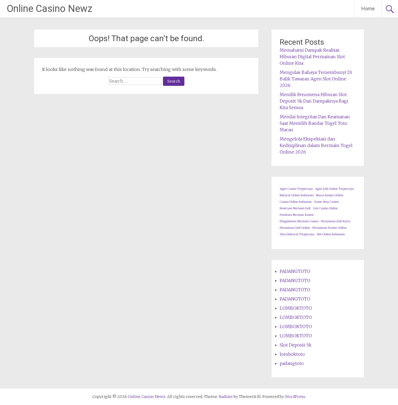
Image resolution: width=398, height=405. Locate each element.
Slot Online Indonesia (331, 234)
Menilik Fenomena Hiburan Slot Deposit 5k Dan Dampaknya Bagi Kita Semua (314, 101)
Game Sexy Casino (326, 202)
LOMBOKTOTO (296, 308)
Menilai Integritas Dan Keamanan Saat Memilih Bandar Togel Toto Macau (315, 123)
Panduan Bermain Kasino (297, 215)
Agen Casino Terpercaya (296, 189)
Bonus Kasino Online (329, 195)
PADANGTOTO (295, 271)
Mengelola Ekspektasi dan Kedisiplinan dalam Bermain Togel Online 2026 (316, 145)
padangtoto (292, 363)
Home (368, 8)
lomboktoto (292, 354)
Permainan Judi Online (295, 228)
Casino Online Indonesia (296, 202)
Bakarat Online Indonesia (297, 195)
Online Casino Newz (49, 8)
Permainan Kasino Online (329, 228)
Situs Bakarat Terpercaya (297, 234)
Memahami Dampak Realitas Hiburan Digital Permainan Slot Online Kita (312, 56)
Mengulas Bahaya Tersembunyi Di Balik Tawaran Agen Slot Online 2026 (316, 79)
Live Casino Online (325, 208)
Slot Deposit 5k (295, 345)
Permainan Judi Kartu (335, 221)
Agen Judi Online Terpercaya (334, 189)
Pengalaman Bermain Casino (299, 221)
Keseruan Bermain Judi (295, 208)
